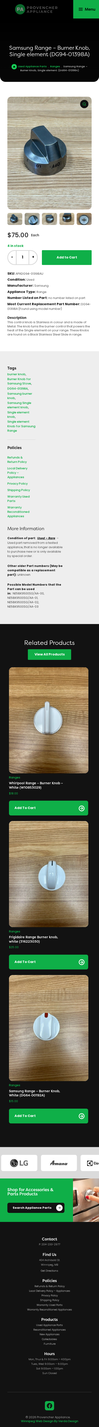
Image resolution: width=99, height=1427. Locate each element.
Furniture (49, 1344)
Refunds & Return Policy (17, 459)
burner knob (16, 374)
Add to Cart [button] (25, 808)
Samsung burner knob (19, 396)
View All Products (50, 655)
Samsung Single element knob (19, 405)
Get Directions (49, 1271)
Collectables (49, 1339)
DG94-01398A (17, 389)
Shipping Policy (18, 490)
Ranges (55, 67)
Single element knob (18, 414)
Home (14, 66)
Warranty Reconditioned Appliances (18, 512)
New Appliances (50, 1334)
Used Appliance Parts (32, 67)
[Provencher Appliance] (36, 9)
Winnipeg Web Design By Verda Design (49, 1421)
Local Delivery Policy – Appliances (17, 473)
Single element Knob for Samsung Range (21, 426)
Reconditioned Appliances (49, 1330)
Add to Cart (67, 258)
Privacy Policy (17, 484)
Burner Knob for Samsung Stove (19, 381)
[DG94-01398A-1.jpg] (49, 153)
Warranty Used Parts (18, 499)
